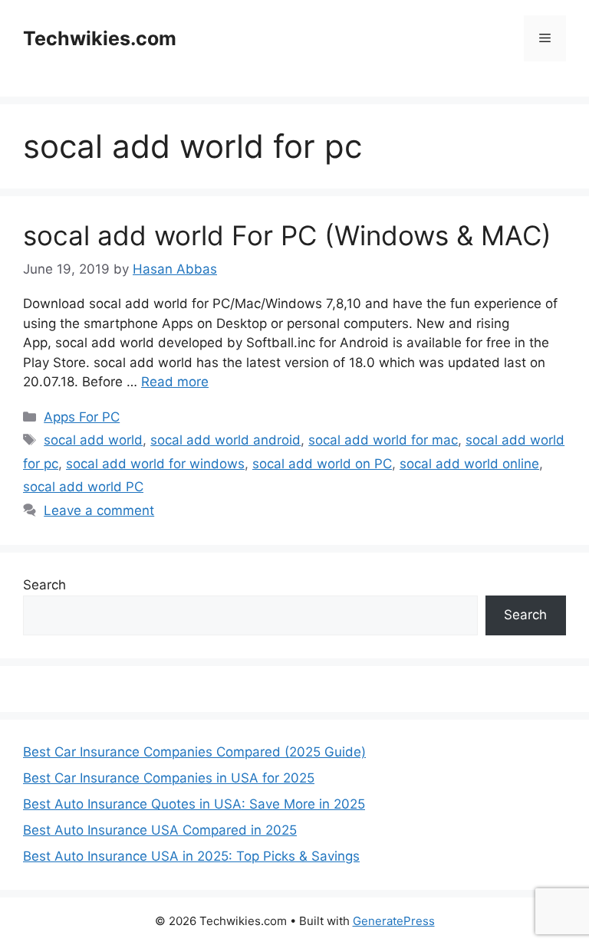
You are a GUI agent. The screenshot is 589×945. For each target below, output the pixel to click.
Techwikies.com (99, 38)
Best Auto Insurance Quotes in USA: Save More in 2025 (194, 804)
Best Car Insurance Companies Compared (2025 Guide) (194, 752)
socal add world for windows (155, 463)
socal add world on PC (322, 463)
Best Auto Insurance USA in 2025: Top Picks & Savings (191, 856)
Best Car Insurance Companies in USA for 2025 (168, 778)
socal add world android (225, 440)
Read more (175, 381)
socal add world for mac (383, 440)
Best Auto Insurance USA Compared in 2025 (160, 830)
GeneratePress (394, 921)
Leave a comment (99, 510)
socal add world (93, 440)
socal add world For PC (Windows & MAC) (287, 235)
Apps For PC (82, 417)
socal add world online (469, 463)
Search (44, 584)
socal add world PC (83, 486)
